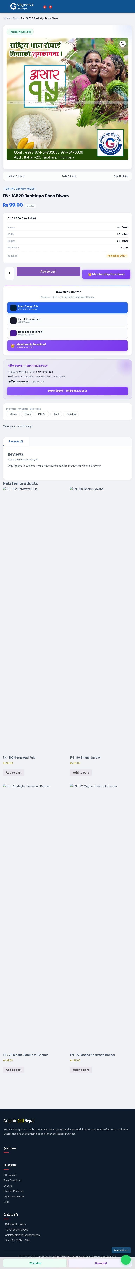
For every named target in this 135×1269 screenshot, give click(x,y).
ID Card (8, 1185)
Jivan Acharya (109, 1256)
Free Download (12, 1180)
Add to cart (48, 271)
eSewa (13, 414)
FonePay (71, 414)
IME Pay (42, 414)
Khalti (28, 414)
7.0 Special (10, 1174)
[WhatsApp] (126, 1260)
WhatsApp (35, 1263)
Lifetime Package (14, 1190)
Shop (15, 18)
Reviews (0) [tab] (16, 441)
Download (101, 1263)
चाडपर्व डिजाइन (24, 426)
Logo (6, 1201)
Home (7, 18)
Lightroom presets (14, 1196)
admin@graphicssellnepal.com (22, 1234)
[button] (122, 44)
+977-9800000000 (16, 1229)
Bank (56, 414)
